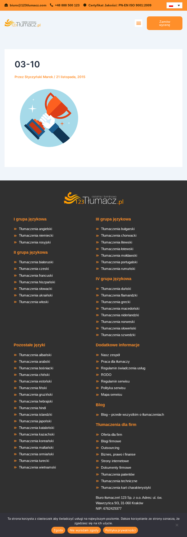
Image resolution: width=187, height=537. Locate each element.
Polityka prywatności (120, 530)
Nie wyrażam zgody (84, 530)
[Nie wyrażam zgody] (177, 526)
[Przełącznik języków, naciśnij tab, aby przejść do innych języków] (174, 5)
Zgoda (58, 530)
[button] (138, 23)
